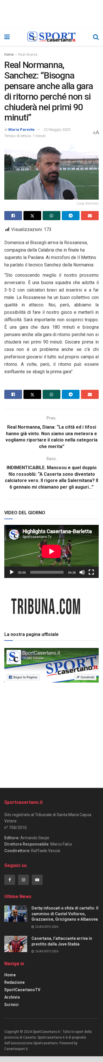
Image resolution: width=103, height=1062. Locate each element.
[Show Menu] (7, 37)
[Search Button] (96, 37)
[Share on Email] (90, 215)
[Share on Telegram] (71, 215)
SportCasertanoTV (22, 989)
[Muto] (82, 572)
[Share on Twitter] (32, 215)
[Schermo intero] (91, 572)
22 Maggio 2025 (57, 129)
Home (9, 55)
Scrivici (11, 1004)
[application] (51, 551)
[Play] (12, 572)
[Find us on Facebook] (9, 880)
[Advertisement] (51, 733)
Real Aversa (27, 55)
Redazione (14, 982)
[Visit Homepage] (51, 37)
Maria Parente (21, 129)
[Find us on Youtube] (37, 880)
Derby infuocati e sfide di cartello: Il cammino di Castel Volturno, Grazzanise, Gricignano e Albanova (64, 914)
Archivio (12, 997)
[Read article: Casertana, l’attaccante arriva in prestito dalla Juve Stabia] (15, 944)
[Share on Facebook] (13, 215)
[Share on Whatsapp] (51, 215)
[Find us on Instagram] (23, 880)
